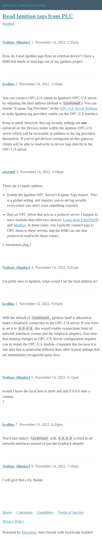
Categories (24, 512)
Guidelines (45, 512)
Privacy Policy (13, 521)
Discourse (29, 532)
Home (7, 512)
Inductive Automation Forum (24, 5)
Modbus (20, 225)
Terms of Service (70, 512)
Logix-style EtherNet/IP (80, 220)
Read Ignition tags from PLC (37, 16)
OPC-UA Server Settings (78, 108)
